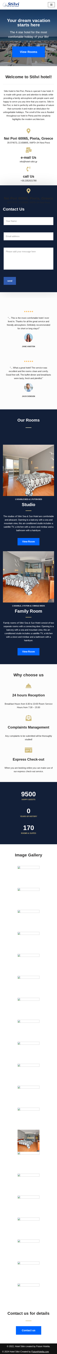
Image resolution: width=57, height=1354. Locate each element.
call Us (28, 176)
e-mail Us (28, 157)
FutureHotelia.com (40, 1351)
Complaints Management (28, 727)
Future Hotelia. (43, 1346)
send (9, 281)
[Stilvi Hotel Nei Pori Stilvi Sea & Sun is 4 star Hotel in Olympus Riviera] (11, 4)
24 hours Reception (28, 695)
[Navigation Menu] (51, 4)
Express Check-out (28, 759)
